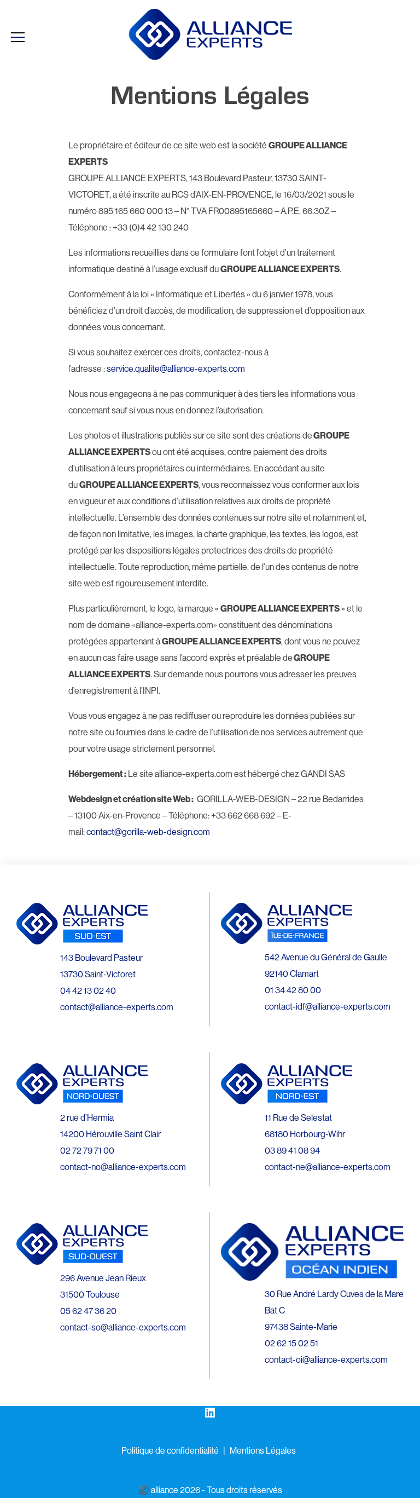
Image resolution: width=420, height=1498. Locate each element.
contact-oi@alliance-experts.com (326, 1359)
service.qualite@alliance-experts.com (176, 368)
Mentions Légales (263, 1450)
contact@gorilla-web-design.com (148, 831)
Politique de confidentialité (170, 1450)
